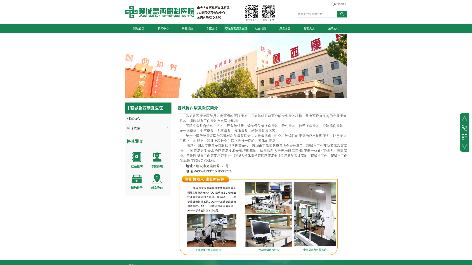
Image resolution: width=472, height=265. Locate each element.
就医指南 (260, 28)
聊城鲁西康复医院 (236, 28)
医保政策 (133, 128)
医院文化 (333, 28)
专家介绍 (211, 28)
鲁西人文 (309, 28)
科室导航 (187, 28)
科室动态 (133, 118)
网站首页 (138, 28)
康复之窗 (284, 28)
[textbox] (317, 14)
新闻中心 (163, 28)
